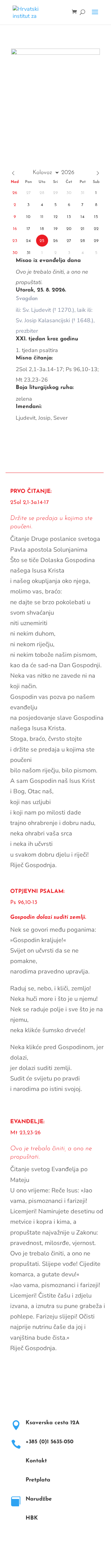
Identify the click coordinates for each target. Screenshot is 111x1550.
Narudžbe (39, 1499)
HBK (32, 1518)
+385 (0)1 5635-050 (49, 1442)
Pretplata (38, 1480)
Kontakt (36, 1461)
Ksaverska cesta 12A (53, 1423)
